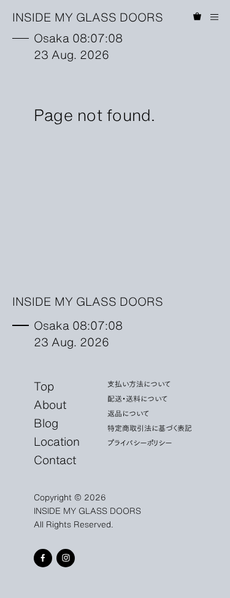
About (50, 404)
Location (57, 440)
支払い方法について (139, 383)
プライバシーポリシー (139, 442)
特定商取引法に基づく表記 (149, 427)
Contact (55, 459)
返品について (128, 413)
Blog (46, 422)
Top (44, 385)
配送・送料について (137, 398)
